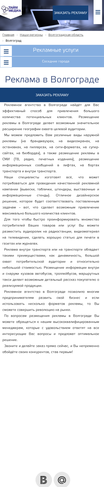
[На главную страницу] (11, 18)
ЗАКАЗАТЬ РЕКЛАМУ (70, 13)
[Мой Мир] (62, 473)
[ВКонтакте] (44, 473)
